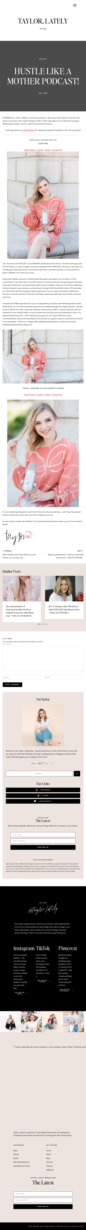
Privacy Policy (59, 1226)
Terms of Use (67, 1226)
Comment (7, 644)
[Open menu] (75, 5)
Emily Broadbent (28, 130)
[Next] (81, 599)
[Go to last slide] (5, 599)
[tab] (38, 624)
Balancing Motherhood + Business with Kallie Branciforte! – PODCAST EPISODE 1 (65, 554)
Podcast (43, 59)
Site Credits (80, 1226)
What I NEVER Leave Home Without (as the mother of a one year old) (19, 554)
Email (48, 677)
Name (6, 677)
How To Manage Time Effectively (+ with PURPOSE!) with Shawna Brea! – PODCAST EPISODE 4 (63, 609)
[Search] (77, 773)
